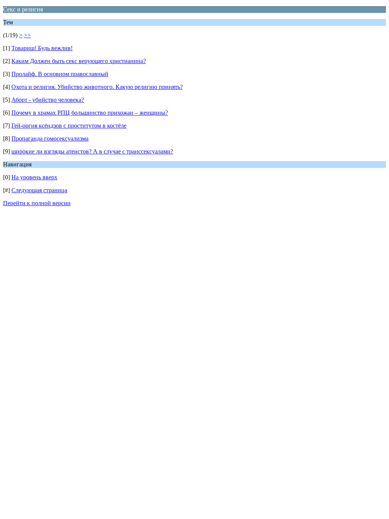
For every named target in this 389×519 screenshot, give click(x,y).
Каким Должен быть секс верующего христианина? (78, 61)
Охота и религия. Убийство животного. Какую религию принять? (97, 87)
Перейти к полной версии (37, 203)
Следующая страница (39, 190)
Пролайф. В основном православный (59, 74)
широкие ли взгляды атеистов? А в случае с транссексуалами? (92, 151)
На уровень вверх (34, 177)
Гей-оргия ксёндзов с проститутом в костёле (69, 125)
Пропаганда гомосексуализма (50, 138)
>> (27, 35)
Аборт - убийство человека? (47, 100)
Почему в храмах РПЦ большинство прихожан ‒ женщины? (89, 112)
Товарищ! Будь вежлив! (42, 48)
